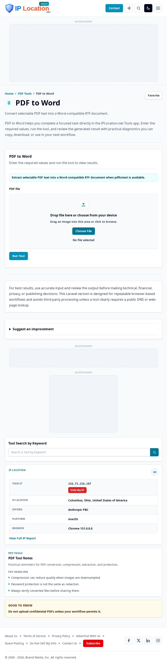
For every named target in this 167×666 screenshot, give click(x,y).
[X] (138, 640)
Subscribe (93, 643)
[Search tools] (154, 452)
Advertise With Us (88, 636)
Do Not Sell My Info (43, 643)
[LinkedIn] (148, 640)
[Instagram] (158, 640)
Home (9, 93)
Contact (114, 8)
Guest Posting (14, 643)
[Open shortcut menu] (158, 8)
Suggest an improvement (33, 329)
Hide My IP (77, 490)
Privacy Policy (61, 636)
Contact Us (69, 643)
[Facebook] (129, 640)
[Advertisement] (83, 52)
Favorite (153, 95)
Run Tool (18, 256)
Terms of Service (34, 636)
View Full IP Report (22, 538)
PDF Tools (25, 93)
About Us (11, 636)
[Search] (138, 8)
